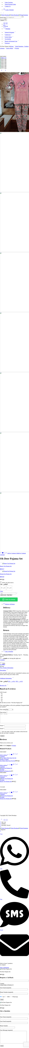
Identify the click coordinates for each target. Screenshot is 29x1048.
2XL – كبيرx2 (11, 681)
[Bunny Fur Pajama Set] (1, 563)
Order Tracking (9, 2)
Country (2, 983)
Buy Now (9, 595)
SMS (8, 996)
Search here (3, 17)
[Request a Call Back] (4, 820)
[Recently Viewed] (7, 820)
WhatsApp (15, 996)
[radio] (3, 587)
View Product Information (6, 667)
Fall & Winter (8, 37)
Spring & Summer (9, 32)
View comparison (4, 967)
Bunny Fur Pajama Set (6, 781)
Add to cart (3, 595)
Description (3, 670)
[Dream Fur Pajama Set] (1, 571)
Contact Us (8, 6)
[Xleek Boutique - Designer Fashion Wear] (14, 15)
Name (2, 725)
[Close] (1, 822)
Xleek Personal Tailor (10, 4)
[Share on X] (0, 665)
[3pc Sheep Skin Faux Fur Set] (14, 758)
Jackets (2, 759)
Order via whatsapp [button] (10, 599)
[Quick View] (13, 755)
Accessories (8, 39)
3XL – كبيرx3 (19, 681)
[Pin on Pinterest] (3, 665)
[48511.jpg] (3, 57)
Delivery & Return (10, 604)
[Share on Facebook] (1, 665)
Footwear (7, 43)
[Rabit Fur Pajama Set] (14, 768)
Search (2, 20)
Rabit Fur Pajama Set (5, 771)
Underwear (8, 34)
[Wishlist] (2, 553)
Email (2, 728)
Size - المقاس (4, 584)
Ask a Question (9, 651)
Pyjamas (17, 48)
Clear (1, 591)
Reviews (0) (3, 685)
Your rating (3, 709)
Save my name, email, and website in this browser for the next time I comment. (13, 732)
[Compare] (16, 755)
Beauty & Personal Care (11, 41)
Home (12, 46)
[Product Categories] (4, 24)
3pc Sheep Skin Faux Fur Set (7, 760)
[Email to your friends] (4, 665)
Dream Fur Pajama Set (6, 798)
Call (3, 996)
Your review (3, 712)
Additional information (6, 678)
